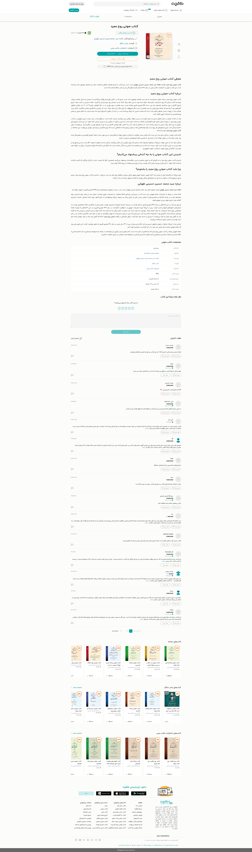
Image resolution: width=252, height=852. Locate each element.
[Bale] (100, 840)
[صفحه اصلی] (177, 4)
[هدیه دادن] (179, 51)
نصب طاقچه (74, 10)
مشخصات (128, 16)
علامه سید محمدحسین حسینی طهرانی (147, 258)
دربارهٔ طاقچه (138, 809)
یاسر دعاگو (155, 263)
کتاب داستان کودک (102, 825)
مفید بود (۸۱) (176, 394)
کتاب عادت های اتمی (119, 812)
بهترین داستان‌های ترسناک (83, 825)
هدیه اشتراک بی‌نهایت (135, 825)
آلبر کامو (88, 806)
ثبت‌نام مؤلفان (158, 845)
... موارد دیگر (86, 793)
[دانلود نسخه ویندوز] (103, 793)
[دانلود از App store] (121, 793)
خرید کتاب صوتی (117, 54)
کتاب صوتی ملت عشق (119, 818)
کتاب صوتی (104, 809)
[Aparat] (80, 840)
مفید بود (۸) (176, 565)
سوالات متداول (136, 845)
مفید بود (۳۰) (176, 507)
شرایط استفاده (147, 845)
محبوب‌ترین (75, 338)
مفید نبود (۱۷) (165, 413)
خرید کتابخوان (138, 818)
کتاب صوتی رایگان (102, 818)
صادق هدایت (87, 815)
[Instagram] (76, 840)
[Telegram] (96, 840)
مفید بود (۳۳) (176, 527)
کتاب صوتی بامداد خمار (119, 822)
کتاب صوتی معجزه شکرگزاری (117, 828)
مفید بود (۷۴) (176, 432)
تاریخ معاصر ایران (102, 815)
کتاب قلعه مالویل (120, 809)
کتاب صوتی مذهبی (102, 822)
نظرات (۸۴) (94, 16)
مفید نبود (165, 375)
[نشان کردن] (179, 57)
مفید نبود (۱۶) (165, 356)
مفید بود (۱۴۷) (176, 356)
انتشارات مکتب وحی (153, 269)
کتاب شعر (104, 812)
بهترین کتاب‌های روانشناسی (82, 828)
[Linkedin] (88, 840)
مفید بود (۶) (176, 585)
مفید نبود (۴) (165, 432)
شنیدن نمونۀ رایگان (125, 33)
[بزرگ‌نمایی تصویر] (148, 56)
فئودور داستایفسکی (85, 818)
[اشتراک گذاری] (179, 44)
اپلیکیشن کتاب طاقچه (135, 822)
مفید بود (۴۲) (176, 469)
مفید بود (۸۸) (176, 413)
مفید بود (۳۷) (176, 488)
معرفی (159, 16)
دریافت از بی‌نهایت (116, 59)
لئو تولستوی (87, 809)
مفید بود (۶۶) (176, 451)
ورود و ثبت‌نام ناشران (171, 845)
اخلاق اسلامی (155, 253)
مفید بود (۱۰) (176, 545)
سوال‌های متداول (137, 812)
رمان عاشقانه (87, 812)
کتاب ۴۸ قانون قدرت (119, 815)
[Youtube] (92, 840)
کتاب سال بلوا (121, 806)
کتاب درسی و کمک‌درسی (100, 828)
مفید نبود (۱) (165, 545)
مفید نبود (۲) (165, 469)
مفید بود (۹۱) (176, 375)
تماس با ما (139, 806)
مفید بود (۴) (176, 603)
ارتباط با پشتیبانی (123, 845)
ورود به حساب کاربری (76, 4)
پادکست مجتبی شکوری (84, 822)
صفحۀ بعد (115, 631)
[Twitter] (84, 840)
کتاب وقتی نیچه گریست (118, 825)
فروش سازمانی (137, 815)
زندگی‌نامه (147, 253)
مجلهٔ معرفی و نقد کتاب (135, 828)
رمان (106, 806)
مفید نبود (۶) (165, 394)
